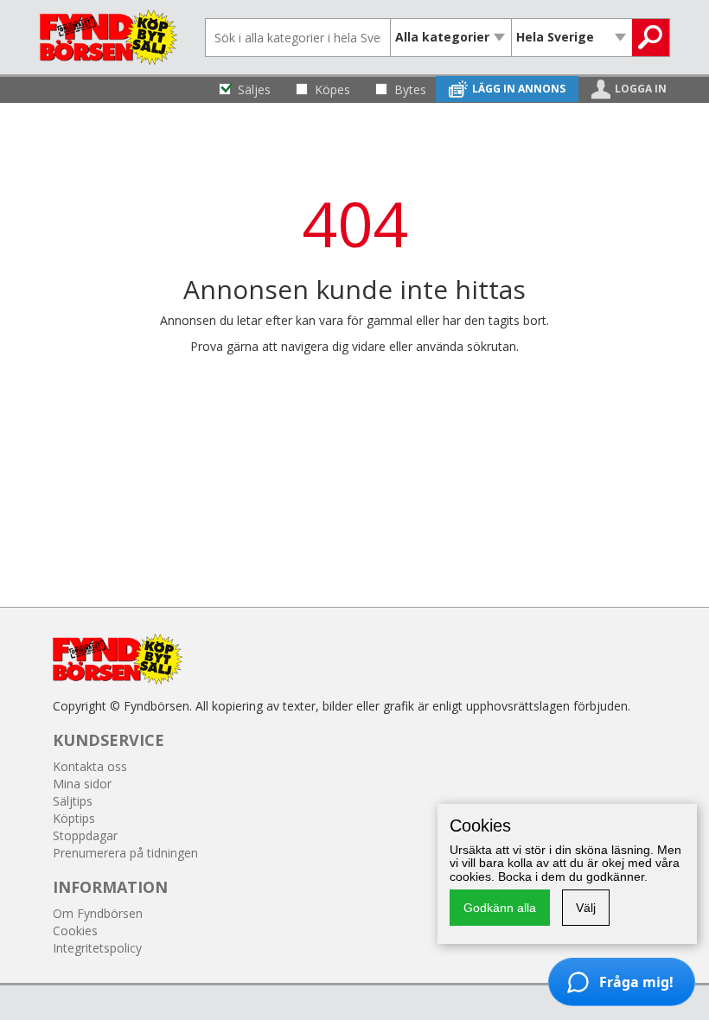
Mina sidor (82, 783)
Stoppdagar (85, 835)
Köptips (74, 818)
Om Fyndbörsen (98, 913)
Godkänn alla (499, 908)
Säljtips (73, 801)
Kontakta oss (90, 766)
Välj (586, 908)
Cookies (75, 930)
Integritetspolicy (97, 948)
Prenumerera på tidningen (125, 853)
